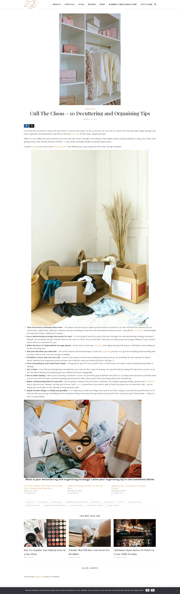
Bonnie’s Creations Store (123, 4)
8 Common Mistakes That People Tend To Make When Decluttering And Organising (43, 487)
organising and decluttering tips (55, 505)
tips (65, 146)
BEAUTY (57, 4)
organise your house (32, 505)
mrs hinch (120, 502)
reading (35, 146)
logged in (39, 576)
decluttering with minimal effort (77, 502)
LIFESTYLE (69, 4)
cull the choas (30, 502)
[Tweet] (31, 126)
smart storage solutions (95, 505)
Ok (147, 590)
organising (106, 351)
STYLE (81, 4)
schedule (148, 381)
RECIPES (92, 4)
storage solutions (113, 505)
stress (79, 384)
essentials (138, 330)
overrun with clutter (76, 505)
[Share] (26, 126)
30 (146, 393)
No (153, 590)
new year (75, 134)
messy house (108, 502)
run (113, 360)
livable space (95, 502)
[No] (177, 590)
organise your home (135, 502)
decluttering (58, 146)
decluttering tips (56, 502)
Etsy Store (146, 4)
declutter (98, 345)
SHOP (102, 4)
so (64, 141)
